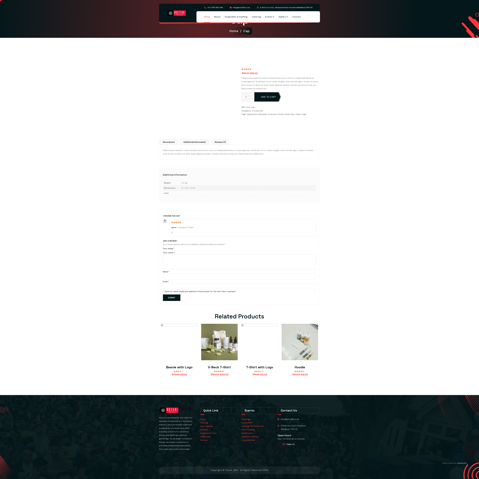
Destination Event (208, 433)
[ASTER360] (176, 13)
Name (166, 271)
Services (204, 429)
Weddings (245, 419)
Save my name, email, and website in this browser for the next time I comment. (200, 291)
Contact (296, 16)
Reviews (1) (220, 142)
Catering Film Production (252, 426)
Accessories (257, 110)
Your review (169, 252)
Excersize (272, 114)
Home (207, 16)
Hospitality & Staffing (236, 16)
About (217, 16)
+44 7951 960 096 (215, 7)
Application (252, 114)
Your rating (168, 248)
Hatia (287, 114)
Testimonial (205, 436)
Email (166, 281)
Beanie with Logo (179, 367)
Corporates (246, 422)
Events (268, 16)
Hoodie (300, 367)
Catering (256, 16)
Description (169, 142)
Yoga (304, 114)
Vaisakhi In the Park (250, 436)
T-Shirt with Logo (259, 367)
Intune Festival (247, 440)
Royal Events (247, 433)
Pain (292, 114)
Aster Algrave (206, 426)
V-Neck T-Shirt (219, 367)
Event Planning (248, 429)
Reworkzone (462, 463)
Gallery (282, 16)
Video (298, 114)
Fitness (280, 114)
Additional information (194, 142)
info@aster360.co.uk (241, 7)
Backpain (263, 114)
